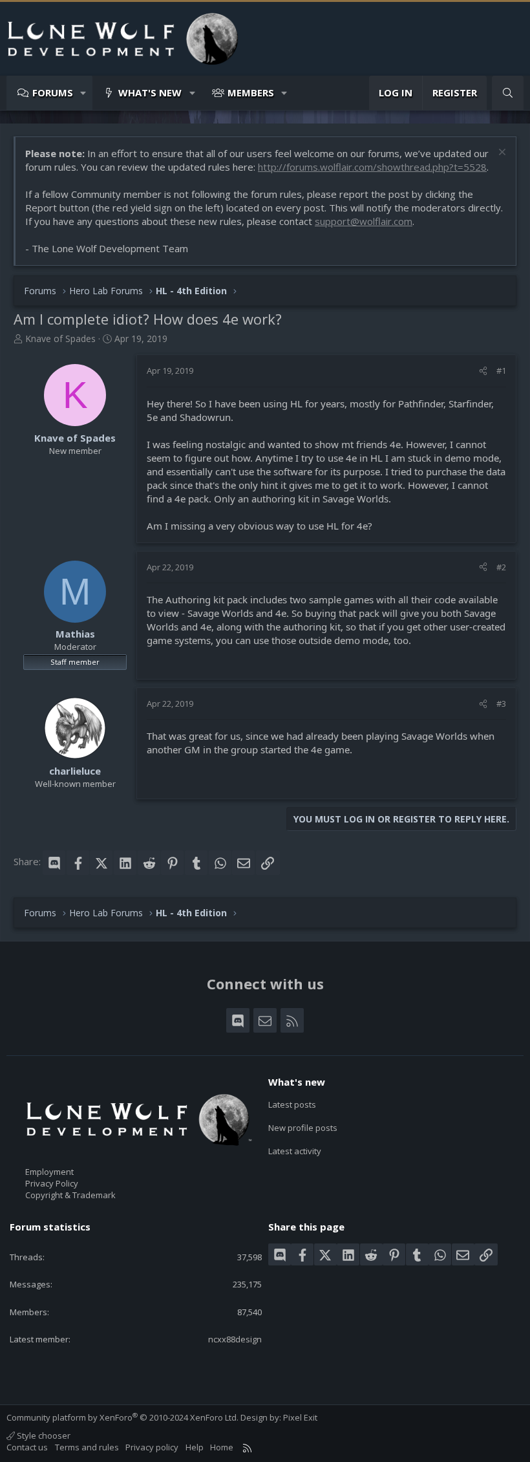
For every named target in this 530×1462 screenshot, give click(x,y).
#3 (501, 703)
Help (195, 1447)
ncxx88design (235, 1339)
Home (221, 1447)
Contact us (27, 1447)
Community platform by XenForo (122, 1417)
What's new (150, 92)
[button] (83, 93)
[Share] (483, 370)
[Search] (508, 93)
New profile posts (302, 1128)
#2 (501, 567)
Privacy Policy (51, 1183)
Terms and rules (87, 1447)
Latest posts (292, 1104)
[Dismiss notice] (500, 153)
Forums (52, 92)
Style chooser (42, 1435)
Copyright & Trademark (70, 1195)
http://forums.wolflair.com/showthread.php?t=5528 (372, 166)
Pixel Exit (300, 1417)
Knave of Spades (60, 338)
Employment (49, 1171)
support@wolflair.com (363, 221)
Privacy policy (151, 1447)
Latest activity (294, 1151)
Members (251, 92)
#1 (501, 370)
